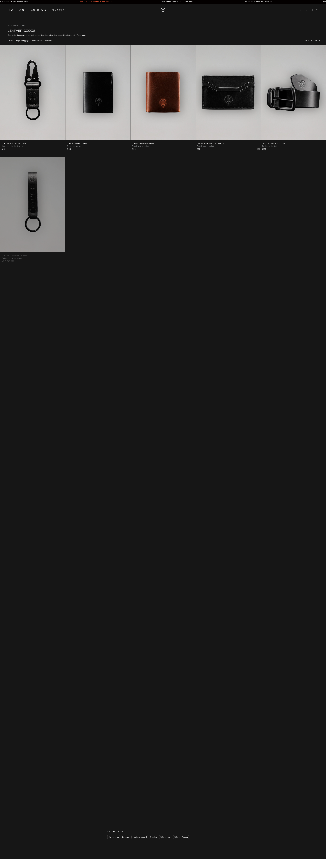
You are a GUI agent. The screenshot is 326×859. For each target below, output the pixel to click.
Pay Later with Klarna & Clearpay (177, 2)
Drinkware (126, 837)
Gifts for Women (181, 837)
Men (11, 10)
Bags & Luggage (22, 40)
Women (22, 10)
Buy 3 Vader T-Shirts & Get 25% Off (96, 2)
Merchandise (113, 837)
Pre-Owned (58, 10)
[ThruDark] (163, 10)
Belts (11, 40)
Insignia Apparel (140, 837)
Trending (153, 837)
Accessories (38, 10)
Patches (48, 40)
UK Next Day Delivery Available (259, 2)
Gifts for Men (165, 837)
